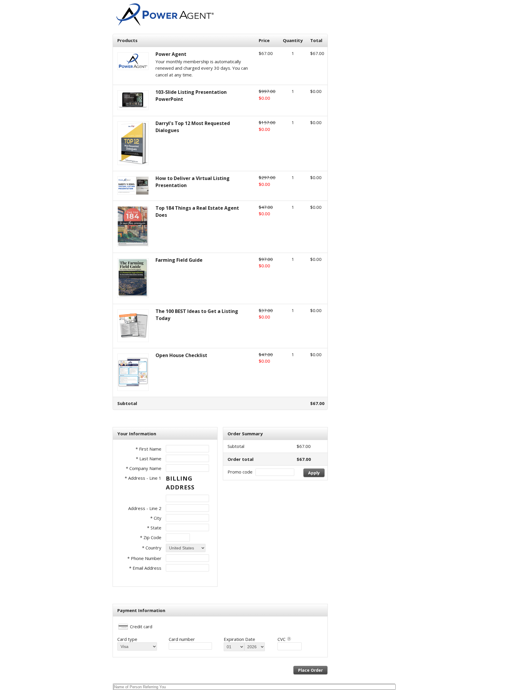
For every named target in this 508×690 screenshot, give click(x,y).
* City (155, 518)
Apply (314, 473)
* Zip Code (150, 537)
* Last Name (148, 458)
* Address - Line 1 (143, 478)
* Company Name (143, 468)
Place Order (310, 670)
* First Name (148, 449)
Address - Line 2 (144, 508)
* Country (151, 548)
